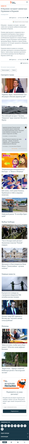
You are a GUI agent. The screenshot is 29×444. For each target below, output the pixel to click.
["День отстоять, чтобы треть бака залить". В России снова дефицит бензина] (14, 336)
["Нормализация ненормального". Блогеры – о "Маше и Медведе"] (14, 160)
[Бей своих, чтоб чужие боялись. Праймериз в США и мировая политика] (14, 181)
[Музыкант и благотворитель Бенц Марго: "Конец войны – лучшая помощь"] (14, 255)
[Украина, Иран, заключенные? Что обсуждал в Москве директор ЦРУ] (14, 85)
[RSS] (21, 425)
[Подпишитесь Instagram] (18, 425)
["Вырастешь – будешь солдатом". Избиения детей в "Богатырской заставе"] (14, 359)
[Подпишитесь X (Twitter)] (8, 425)
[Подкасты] (25, 425)
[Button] (12, 18)
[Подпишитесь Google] (2, 425)
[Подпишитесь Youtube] (12, 425)
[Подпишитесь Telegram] (15, 425)
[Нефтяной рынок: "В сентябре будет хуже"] (14, 205)
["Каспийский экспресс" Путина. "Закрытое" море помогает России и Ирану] (14, 107)
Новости (3, 6)
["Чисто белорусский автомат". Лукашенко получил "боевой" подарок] (14, 231)
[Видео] (18, 442)
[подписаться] (2, 429)
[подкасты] (11, 442)
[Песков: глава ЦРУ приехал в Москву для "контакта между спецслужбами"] (14, 307)
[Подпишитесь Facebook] (5, 425)
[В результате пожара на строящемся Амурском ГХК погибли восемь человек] (14, 284)
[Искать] (24, 442)
